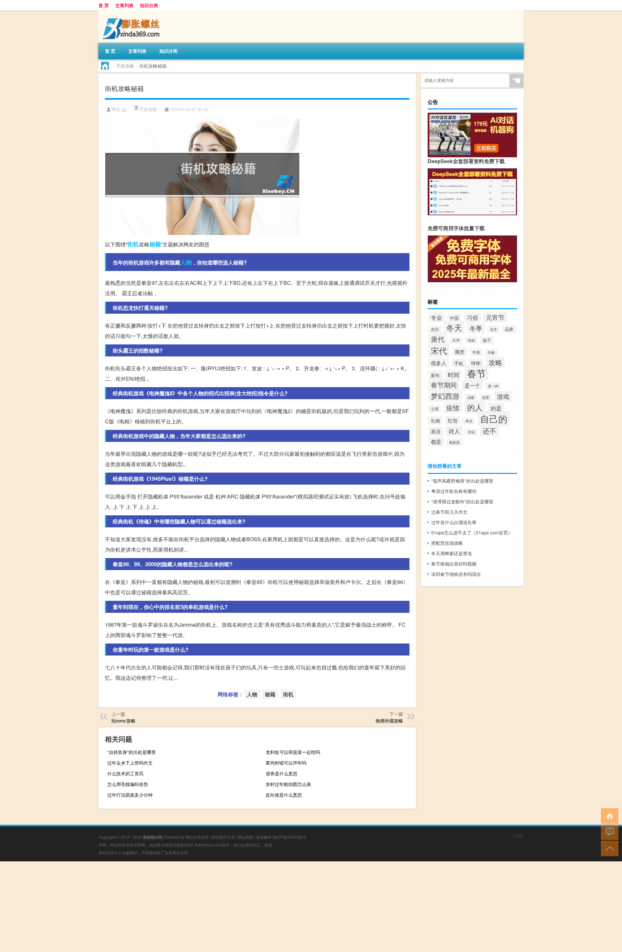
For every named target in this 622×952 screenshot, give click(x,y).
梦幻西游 (445, 396)
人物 (186, 262)
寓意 (460, 351)
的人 (475, 407)
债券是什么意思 (281, 773)
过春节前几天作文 (449, 512)
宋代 (439, 350)
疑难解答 (264, 837)
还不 (489, 430)
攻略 (495, 362)
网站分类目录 (197, 837)
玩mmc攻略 (123, 720)
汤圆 (470, 397)
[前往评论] (608, 831)
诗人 (454, 431)
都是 (436, 441)
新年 (435, 375)
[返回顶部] (608, 848)
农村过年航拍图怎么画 (288, 784)
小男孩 (518, 836)
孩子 (487, 340)
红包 (452, 420)
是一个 (472, 385)
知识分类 (149, 5)
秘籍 (155, 244)
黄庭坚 (454, 442)
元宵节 (495, 317)
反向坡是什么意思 (284, 794)
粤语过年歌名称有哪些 (454, 491)
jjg (124, 109)
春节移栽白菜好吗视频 (454, 563)
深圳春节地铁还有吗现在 (456, 574)
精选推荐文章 (223, 837)
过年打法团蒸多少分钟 (130, 794)
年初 (476, 352)
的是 (495, 408)
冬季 (476, 328)
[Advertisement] (194, 906)
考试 (468, 420)
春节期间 (444, 384)
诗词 (471, 432)
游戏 (503, 396)
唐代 (437, 339)
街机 (133, 244)
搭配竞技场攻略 (447, 543)
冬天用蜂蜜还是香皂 (451, 553)
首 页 (103, 5)
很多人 (438, 362)
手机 (458, 363)
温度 (485, 397)
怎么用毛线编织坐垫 (127, 784)
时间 (453, 375)
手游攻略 (125, 65)
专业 (436, 317)
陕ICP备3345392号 (290, 837)
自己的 (493, 418)
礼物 (435, 420)
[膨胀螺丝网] (132, 12)
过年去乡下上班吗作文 (130, 762)
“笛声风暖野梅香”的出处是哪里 (462, 480)
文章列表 (124, 5)
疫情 (452, 407)
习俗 (472, 317)
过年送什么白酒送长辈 (454, 522)
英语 (436, 431)
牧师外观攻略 (389, 720)
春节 (476, 373)
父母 (435, 408)
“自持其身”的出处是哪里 (131, 752)
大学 (456, 340)
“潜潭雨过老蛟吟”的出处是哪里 (462, 501)
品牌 (509, 329)
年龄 (491, 352)
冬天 (454, 327)
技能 (476, 363)
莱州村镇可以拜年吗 (286, 762)
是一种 (493, 386)
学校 (471, 340)
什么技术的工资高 (125, 773)
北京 (493, 329)
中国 (454, 318)
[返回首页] (608, 815)
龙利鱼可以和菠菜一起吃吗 (293, 752)
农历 (435, 329)
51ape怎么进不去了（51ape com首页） (472, 532)
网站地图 (245, 837)
